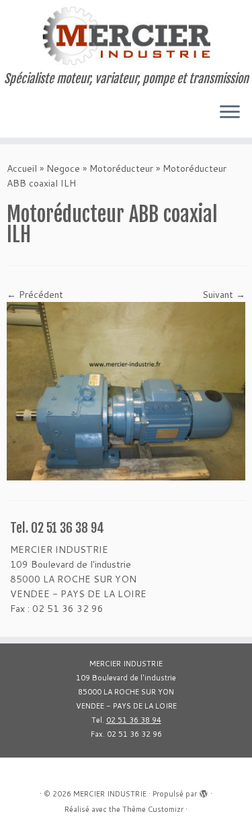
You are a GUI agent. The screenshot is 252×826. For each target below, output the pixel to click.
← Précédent (35, 294)
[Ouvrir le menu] (230, 113)
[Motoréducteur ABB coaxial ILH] (126, 390)
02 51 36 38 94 (133, 720)
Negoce (63, 168)
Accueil (22, 168)
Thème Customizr (152, 809)
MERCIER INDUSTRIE (109, 793)
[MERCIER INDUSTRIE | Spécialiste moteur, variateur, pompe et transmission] (126, 36)
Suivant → (223, 294)
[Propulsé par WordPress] (203, 791)
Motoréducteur (121, 168)
